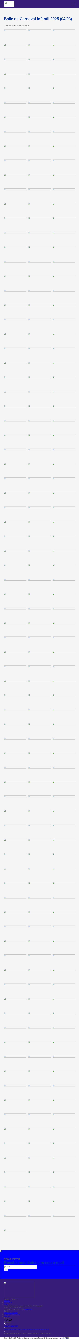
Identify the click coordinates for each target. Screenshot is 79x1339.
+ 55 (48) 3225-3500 (11, 1326)
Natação (7, 1301)
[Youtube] (9, 1320)
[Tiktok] (11, 1320)
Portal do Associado (11, 1313)
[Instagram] (7, 1320)
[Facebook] (5, 1320)
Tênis (6, 1304)
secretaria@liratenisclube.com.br (15, 1329)
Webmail (7, 1316)
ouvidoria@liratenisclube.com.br (38, 1329)
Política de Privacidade (12, 1314)
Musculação (8, 1302)
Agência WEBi (64, 1338)
